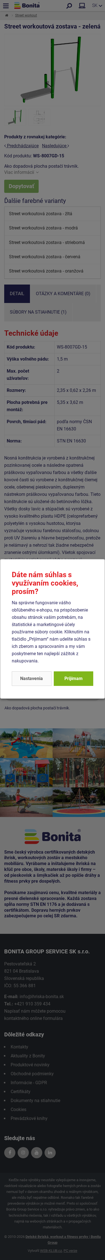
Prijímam (73, 678)
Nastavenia (31, 678)
